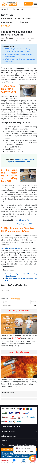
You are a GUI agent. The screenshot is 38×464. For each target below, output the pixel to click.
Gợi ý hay (5, 26)
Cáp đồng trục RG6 (24, 224)
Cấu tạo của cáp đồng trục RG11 (19, 51)
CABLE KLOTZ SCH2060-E (11, 335)
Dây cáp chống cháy (8, 379)
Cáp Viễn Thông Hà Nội (7, 39)
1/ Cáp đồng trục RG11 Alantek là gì (17, 49)
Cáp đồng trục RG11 (23, 220)
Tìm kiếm (29, 4)
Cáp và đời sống (23, 19)
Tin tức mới (6, 19)
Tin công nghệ (22, 22)
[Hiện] (12, 46)
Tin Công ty (6, 22)
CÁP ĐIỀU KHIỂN (8, 450)
